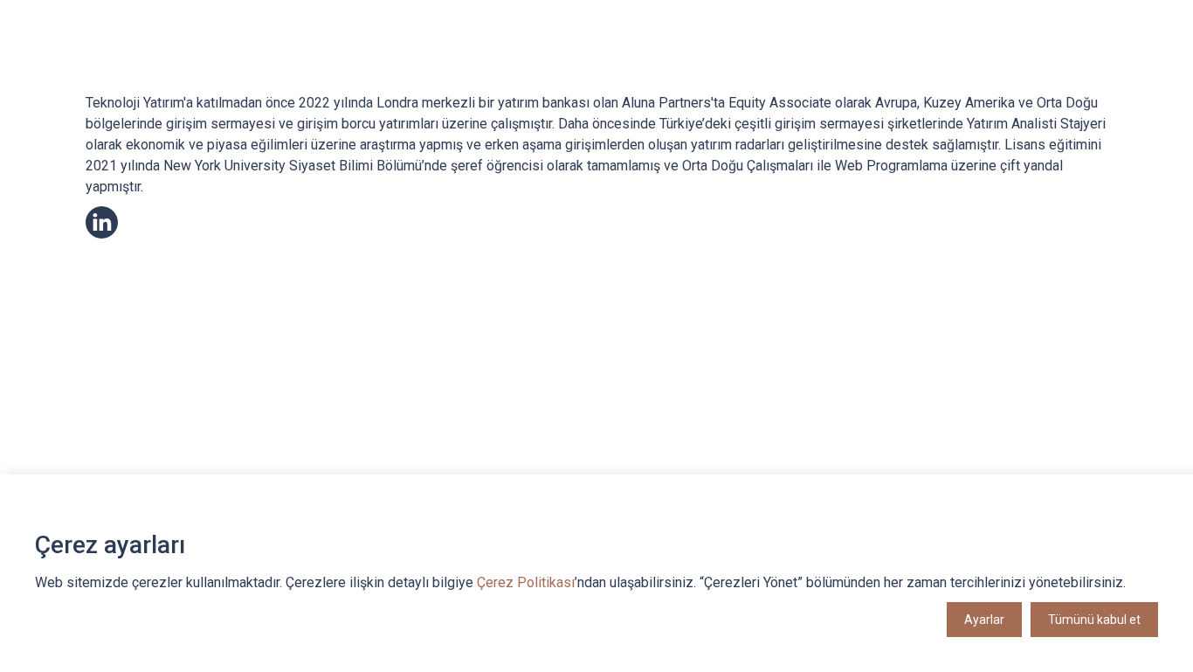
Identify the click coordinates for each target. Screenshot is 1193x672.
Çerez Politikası (526, 582)
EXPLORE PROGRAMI (756, 54)
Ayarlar (984, 620)
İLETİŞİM (1034, 54)
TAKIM (574, 54)
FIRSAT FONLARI (874, 54)
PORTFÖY (964, 54)
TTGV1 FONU (647, 54)
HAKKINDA (507, 54)
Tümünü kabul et (1094, 620)
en (1087, 55)
